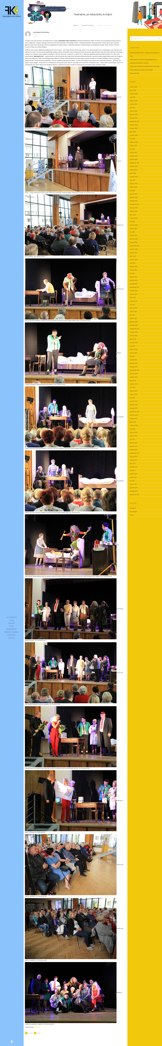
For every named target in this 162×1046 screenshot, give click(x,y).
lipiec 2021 (133, 297)
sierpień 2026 (133, 87)
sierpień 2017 (133, 460)
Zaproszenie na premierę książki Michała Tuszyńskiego (144, 66)
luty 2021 (132, 315)
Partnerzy (11, 635)
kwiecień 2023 (134, 225)
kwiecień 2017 (134, 474)
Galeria (12, 623)
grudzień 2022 (134, 239)
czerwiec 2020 (134, 342)
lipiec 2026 (133, 90)
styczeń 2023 (133, 235)
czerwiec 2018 (134, 425)
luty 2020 (132, 356)
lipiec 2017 (133, 463)
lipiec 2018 (133, 422)
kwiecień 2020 (134, 349)
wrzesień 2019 (134, 373)
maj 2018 (132, 429)
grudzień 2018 (134, 405)
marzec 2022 (133, 270)
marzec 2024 (133, 187)
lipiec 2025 (133, 132)
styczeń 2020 (133, 360)
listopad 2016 (133, 491)
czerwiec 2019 (134, 384)
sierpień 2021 (133, 294)
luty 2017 (132, 481)
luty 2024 (132, 190)
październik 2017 (134, 453)
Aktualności (11, 617)
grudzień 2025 (134, 114)
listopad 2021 (133, 284)
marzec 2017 (133, 477)
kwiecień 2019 (134, 391)
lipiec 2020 (133, 339)
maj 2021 (132, 304)
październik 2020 (134, 329)
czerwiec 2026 (134, 94)
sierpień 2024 (133, 170)
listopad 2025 (133, 118)
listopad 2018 (133, 408)
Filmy (11, 626)
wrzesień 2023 (134, 208)
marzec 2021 (133, 311)
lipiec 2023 (133, 214)
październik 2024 (134, 163)
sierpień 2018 (133, 418)
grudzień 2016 (134, 487)
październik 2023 (134, 204)
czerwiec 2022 (134, 259)
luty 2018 (132, 439)
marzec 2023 (133, 228)
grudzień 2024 (134, 156)
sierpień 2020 (133, 335)
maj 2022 (132, 263)
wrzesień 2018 (134, 415)
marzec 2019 (133, 394)
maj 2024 (132, 180)
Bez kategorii (133, 511)
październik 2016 (134, 494)
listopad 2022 (133, 242)
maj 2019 (132, 387)
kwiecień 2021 (134, 308)
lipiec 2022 (133, 256)
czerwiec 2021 (134, 301)
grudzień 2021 (134, 280)
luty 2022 (132, 273)
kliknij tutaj (37, 1027)
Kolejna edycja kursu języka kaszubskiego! (141, 70)
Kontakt (11, 638)
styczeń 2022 (133, 277)
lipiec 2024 (133, 173)
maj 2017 (132, 470)
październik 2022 (134, 246)
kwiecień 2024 (134, 183)
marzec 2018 (133, 436)
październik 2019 (134, 370)
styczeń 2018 (133, 443)
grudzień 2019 (134, 363)
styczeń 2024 (133, 194)
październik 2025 (134, 121)
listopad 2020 (133, 325)
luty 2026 (132, 107)
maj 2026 (132, 97)
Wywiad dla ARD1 (134, 73)
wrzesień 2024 (134, 166)
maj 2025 (132, 138)
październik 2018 (134, 411)
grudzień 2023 (134, 197)
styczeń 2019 (133, 401)
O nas (11, 620)
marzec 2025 (133, 145)
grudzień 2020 (134, 322)
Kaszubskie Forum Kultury (88, 25)
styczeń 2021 (133, 318)
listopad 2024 (133, 159)
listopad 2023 (133, 201)
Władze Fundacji (11, 632)
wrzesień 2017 (134, 456)
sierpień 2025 (133, 128)
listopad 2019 (133, 367)
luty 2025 (132, 149)
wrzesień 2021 (134, 291)
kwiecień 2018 (134, 432)
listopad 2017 (133, 449)
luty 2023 (132, 232)
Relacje (36, 36)
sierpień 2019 (133, 377)
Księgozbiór (12, 629)
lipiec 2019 (133, 380)
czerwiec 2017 (134, 467)
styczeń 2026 (133, 111)
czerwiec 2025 (134, 135)
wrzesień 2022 (134, 249)
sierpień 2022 (133, 252)
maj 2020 (132, 346)
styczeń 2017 (133, 484)
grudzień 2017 (134, 446)
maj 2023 (132, 221)
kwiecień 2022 (134, 266)
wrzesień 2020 (134, 332)
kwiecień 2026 (134, 100)
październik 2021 (134, 287)
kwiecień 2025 (134, 142)
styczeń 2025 (133, 152)
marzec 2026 (133, 104)
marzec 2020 (133, 353)
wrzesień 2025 (134, 125)
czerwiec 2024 (134, 176)
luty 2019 (132, 398)
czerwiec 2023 (134, 218)
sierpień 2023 (133, 211)
